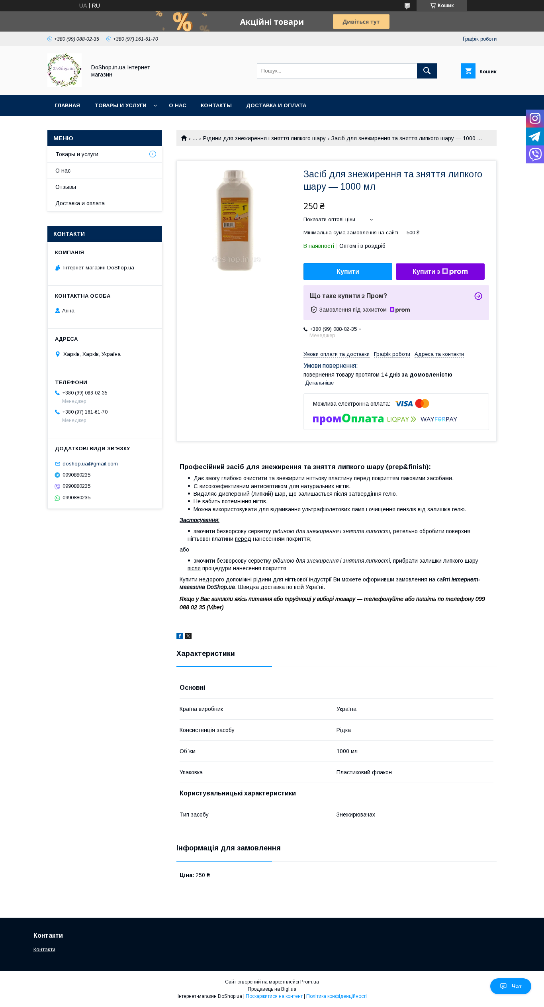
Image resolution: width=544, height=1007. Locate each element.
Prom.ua (309, 982)
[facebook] (179, 637)
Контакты (216, 105)
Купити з (426, 271)
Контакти (44, 949)
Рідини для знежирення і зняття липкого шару (264, 138)
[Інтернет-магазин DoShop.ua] (64, 85)
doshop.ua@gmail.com (90, 464)
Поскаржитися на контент (274, 996)
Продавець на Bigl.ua (272, 989)
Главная (67, 105)
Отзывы (65, 187)
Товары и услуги (120, 105)
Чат (517, 986)
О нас (177, 105)
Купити (348, 271)
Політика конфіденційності (336, 996)
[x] (188, 637)
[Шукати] (427, 71)
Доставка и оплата (276, 105)
